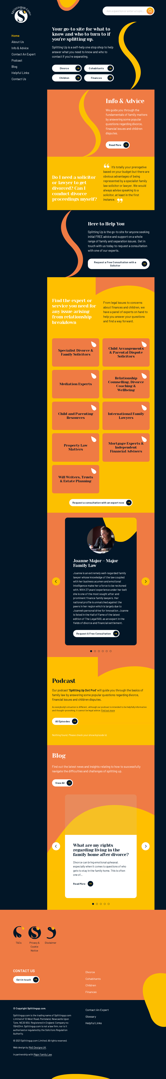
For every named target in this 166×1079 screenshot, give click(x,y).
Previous (56, 581)
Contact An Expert (24, 54)
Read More (115, 144)
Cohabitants (96, 68)
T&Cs (19, 942)
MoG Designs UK (37, 1047)
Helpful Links (20, 73)
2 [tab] (95, 651)
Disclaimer (50, 942)
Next (146, 581)
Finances (96, 77)
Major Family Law (43, 1054)
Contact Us (19, 79)
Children (64, 77)
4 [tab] (103, 651)
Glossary (90, 1016)
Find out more (108, 710)
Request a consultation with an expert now (98, 502)
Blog (14, 66)
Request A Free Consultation (93, 633)
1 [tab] (91, 651)
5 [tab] (107, 651)
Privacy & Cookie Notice (34, 946)
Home (15, 35)
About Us (18, 42)
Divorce (64, 68)
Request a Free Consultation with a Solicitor (115, 264)
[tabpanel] (101, 581)
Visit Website (101, 541)
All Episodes (62, 721)
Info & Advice (20, 48)
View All (60, 782)
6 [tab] (111, 651)
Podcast (17, 60)
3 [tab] (99, 651)
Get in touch (23, 979)
